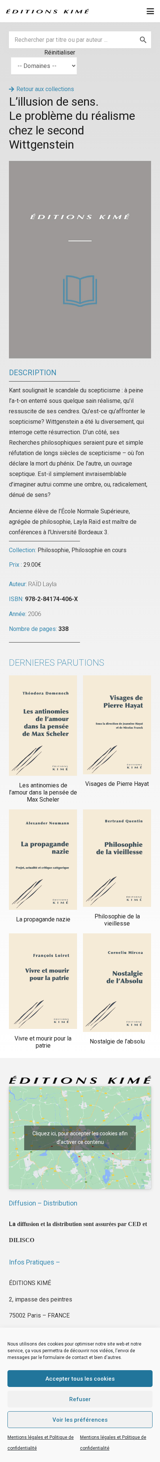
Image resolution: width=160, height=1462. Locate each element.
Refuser (80, 1399)
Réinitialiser (59, 52)
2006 (34, 614)
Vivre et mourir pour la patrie (43, 1042)
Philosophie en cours (99, 550)
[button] (150, 11)
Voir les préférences (80, 1419)
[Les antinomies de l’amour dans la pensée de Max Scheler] (43, 725)
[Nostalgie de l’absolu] (117, 982)
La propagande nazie (43, 919)
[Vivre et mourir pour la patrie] (43, 981)
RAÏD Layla (42, 584)
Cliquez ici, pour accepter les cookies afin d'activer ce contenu (80, 1137)
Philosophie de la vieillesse (117, 920)
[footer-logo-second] (47, 11)
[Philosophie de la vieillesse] (117, 858)
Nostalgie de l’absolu (117, 1041)
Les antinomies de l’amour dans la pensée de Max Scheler (43, 792)
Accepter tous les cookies (80, 1378)
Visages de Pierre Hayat (117, 783)
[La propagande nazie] (43, 859)
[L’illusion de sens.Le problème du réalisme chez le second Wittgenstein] (80, 165)
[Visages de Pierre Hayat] (117, 724)
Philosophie (53, 550)
